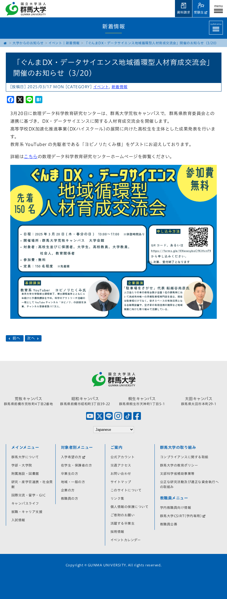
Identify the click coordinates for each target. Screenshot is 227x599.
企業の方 (68, 490)
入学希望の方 (71, 457)
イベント (55, 43)
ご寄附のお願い (122, 515)
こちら (31, 156)
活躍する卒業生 (122, 523)
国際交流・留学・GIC (28, 495)
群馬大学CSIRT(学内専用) (181, 515)
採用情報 (117, 531)
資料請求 (183, 12)
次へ (31, 338)
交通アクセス (120, 465)
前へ (16, 338)
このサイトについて (126, 490)
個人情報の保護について (129, 506)
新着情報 (73, 43)
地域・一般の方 (73, 481)
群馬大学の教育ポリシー (179, 465)
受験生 (199, 12)
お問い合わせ (120, 473)
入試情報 (18, 520)
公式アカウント (122, 457)
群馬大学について (25, 457)
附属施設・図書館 (25, 473)
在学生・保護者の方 (76, 465)
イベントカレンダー (125, 539)
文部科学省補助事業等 (177, 473)
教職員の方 (69, 498)
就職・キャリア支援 (27, 511)
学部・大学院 (21, 465)
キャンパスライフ (25, 503)
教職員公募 (168, 524)
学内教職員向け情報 (175, 507)
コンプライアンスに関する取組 (184, 457)
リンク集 (117, 498)
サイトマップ (120, 481)
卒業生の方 (69, 473)
